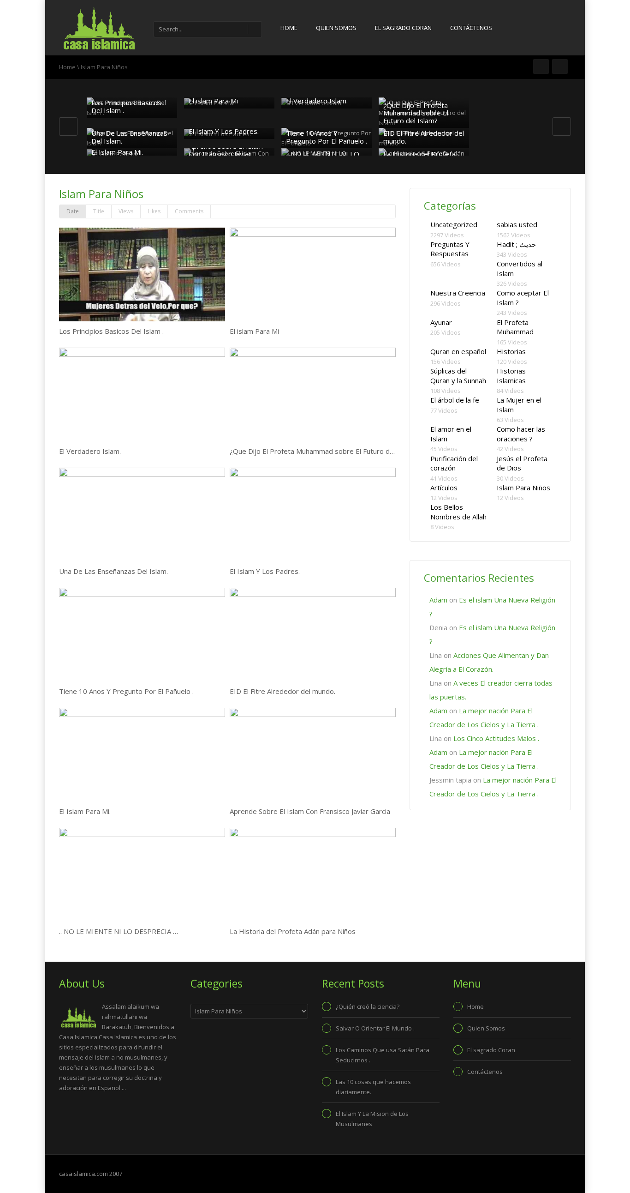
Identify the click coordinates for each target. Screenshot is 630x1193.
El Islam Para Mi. (117, 152)
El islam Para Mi (213, 100)
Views (126, 211)
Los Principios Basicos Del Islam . (126, 106)
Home (288, 28)
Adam (438, 599)
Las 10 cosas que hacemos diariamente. (373, 1087)
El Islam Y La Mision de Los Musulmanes (372, 1118)
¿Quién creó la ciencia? (367, 1006)
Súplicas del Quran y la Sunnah (458, 375)
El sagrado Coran (403, 28)
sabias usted (517, 224)
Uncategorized (453, 224)
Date (72, 211)
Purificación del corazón (454, 463)
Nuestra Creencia (457, 292)
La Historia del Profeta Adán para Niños (293, 931)
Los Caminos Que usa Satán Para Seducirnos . (382, 1055)
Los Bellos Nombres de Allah (458, 511)
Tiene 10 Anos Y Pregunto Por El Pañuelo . (326, 136)
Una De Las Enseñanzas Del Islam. (129, 136)
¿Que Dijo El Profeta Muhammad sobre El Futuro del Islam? (415, 113)
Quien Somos (336, 28)
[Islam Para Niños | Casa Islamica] (98, 28)
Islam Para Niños (523, 487)
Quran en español (458, 351)
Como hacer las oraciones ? (521, 433)
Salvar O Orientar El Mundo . (375, 1028)
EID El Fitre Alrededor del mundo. (423, 136)
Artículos (444, 487)
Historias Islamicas (511, 375)
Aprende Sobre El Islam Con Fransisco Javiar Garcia (226, 153)
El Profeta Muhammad (515, 327)
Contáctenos (471, 28)
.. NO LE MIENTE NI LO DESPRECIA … (118, 931)
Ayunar (441, 322)
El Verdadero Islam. (317, 100)
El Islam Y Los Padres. (224, 131)
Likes (154, 211)
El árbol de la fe (454, 399)
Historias (511, 351)
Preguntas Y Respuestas (450, 249)
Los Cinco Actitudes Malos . (496, 738)
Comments (189, 211)
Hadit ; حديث (516, 244)
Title (98, 211)
